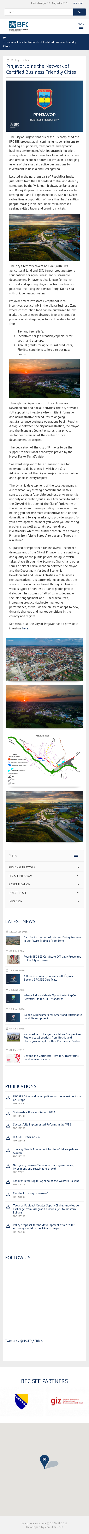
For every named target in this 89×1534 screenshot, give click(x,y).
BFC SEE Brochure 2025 (27, 1137)
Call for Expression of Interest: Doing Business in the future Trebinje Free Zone (52, 939)
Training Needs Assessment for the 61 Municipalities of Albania (47, 1150)
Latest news (20, 921)
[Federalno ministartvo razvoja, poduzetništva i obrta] (21, 1401)
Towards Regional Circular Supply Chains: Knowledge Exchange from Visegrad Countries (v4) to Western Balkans (46, 1209)
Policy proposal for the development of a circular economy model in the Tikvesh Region (44, 1226)
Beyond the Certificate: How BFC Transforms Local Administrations (51, 1057)
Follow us (17, 1257)
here (25, 628)
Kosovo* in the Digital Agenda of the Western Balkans (46, 1181)
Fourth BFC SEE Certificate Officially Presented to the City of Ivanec (52, 958)
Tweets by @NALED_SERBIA (24, 1341)
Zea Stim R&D (54, 1527)
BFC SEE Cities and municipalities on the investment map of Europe (47, 1098)
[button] (44, 1462)
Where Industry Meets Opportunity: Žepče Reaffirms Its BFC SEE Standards (50, 997)
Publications (20, 1086)
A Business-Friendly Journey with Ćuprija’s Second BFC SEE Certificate (49, 977)
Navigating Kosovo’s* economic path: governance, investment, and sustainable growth (43, 1166)
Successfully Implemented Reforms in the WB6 (42, 1124)
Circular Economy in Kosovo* (30, 1193)
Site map (77, 3)
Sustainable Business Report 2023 (34, 1112)
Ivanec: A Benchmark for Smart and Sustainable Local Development (53, 1016)
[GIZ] (67, 1401)
